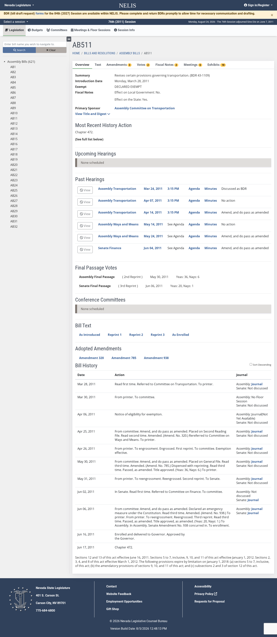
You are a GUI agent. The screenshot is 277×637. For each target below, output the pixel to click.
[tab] (82, 65)
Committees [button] (58, 30)
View (86, 190)
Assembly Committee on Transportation (145, 108)
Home (76, 53)
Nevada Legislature (18, 5)
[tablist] (173, 317)
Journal (256, 384)
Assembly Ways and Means (118, 224)
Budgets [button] (37, 30)
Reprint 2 (136, 335)
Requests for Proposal (209, 601)
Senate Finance (109, 248)
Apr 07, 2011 (153, 200)
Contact (111, 586)
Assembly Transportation (117, 189)
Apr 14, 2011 (153, 212)
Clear (52, 50)
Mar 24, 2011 (153, 189)
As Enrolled (180, 335)
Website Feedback (118, 594)
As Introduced (89, 335)
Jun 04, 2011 (152, 248)
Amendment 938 (156, 358)
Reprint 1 (115, 335)
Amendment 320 (91, 358)
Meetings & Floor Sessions (91, 30)
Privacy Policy (204, 594)
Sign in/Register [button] (258, 5)
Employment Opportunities (124, 601)
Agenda (194, 189)
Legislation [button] (16, 30)
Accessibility (202, 586)
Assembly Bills (129, 53)
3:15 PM (173, 189)
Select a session (15, 22)
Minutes (210, 189)
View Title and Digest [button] (91, 114)
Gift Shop (112, 609)
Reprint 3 (158, 335)
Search (20, 50)
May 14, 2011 (153, 224)
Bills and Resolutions (99, 53)
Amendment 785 (124, 358)
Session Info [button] (126, 30)
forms (40, 13)
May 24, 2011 (153, 236)
